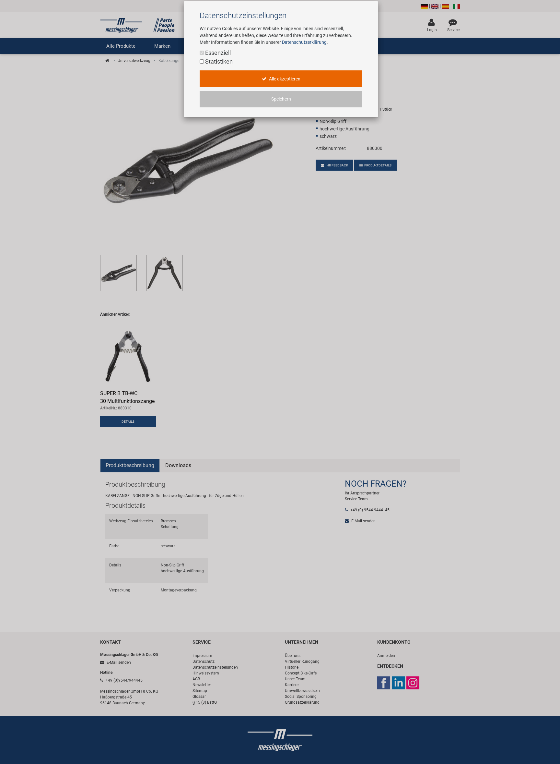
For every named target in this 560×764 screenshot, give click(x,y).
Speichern (281, 99)
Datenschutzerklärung (304, 42)
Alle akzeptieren (284, 79)
